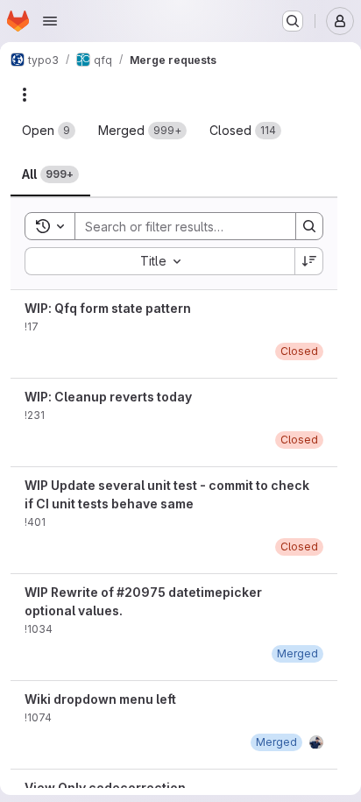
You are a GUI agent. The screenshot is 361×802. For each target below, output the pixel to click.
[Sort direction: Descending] (309, 261)
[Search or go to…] (292, 21)
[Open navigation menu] (50, 21)
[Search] (309, 226)
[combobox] (159, 261)
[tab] (49, 131)
